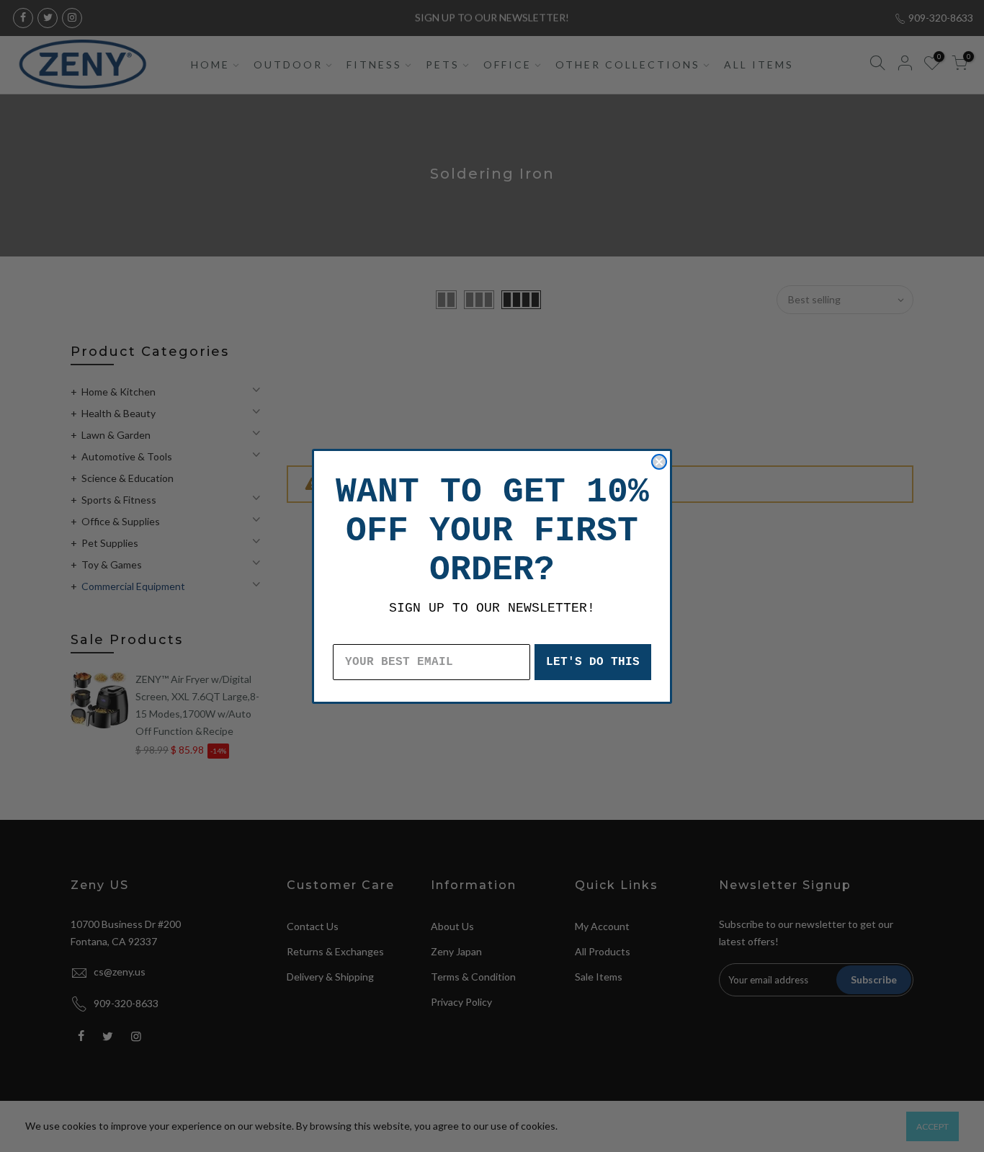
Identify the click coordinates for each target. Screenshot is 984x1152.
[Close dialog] (659, 462)
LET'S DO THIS (593, 662)
